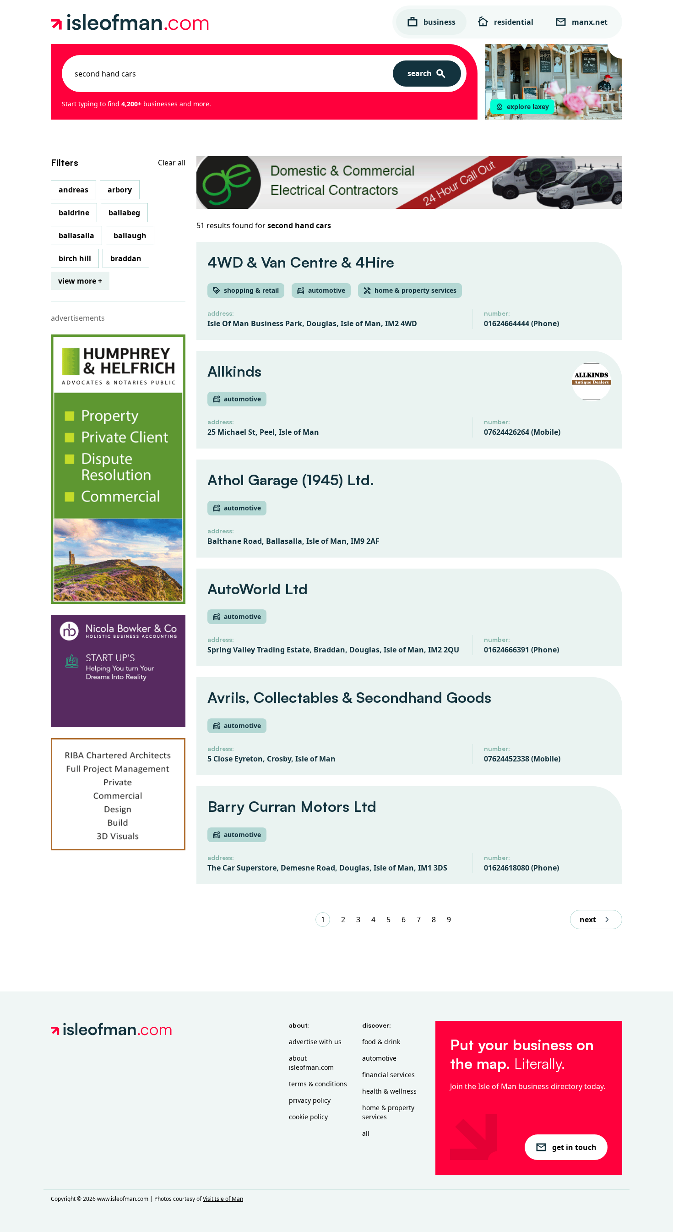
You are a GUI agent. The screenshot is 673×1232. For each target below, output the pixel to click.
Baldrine (74, 213)
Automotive (379, 1058)
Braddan (125, 258)
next (588, 919)
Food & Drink (381, 1041)
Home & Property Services (388, 1112)
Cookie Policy (308, 1116)
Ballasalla (76, 235)
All (365, 1133)
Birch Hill (75, 258)
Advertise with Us (315, 1041)
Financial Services (388, 1074)
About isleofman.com (311, 1063)
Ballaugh (130, 235)
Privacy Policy (310, 1100)
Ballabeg (124, 213)
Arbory (120, 190)
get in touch (574, 1147)
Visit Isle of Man (223, 1199)
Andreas (73, 190)
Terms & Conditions (318, 1083)
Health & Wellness (389, 1091)
